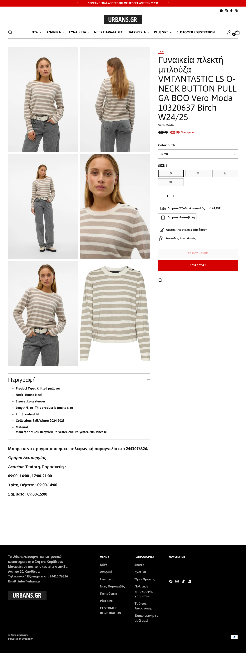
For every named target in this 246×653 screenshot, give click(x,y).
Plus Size (106, 601)
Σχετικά (140, 572)
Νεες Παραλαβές (112, 586)
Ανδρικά (106, 572)
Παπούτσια (108, 594)
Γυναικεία (107, 579)
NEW (103, 565)
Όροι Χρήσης (145, 579)
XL (171, 182)
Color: (166, 145)
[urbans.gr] (123, 19)
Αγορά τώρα (197, 265)
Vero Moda (166, 125)
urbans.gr (22, 635)
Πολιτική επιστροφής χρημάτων (144, 591)
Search (139, 565)
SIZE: (163, 165)
